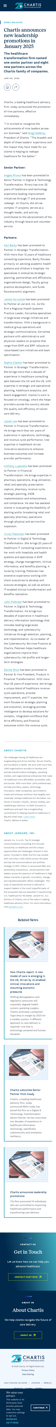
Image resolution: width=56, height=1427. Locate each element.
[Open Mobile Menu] (5, 5)
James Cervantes (14, 299)
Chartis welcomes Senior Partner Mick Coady (25, 1092)
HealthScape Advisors (15, 1383)
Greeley (48, 1383)
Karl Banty (10, 245)
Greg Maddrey (36, 133)
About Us (26, 1335)
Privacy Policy (28, 1370)
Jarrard (35, 1383)
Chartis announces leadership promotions (28, 1194)
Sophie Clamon (13, 362)
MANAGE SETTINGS (12, 1421)
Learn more (29, 816)
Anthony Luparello (15, 466)
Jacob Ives (10, 421)
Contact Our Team (26, 1277)
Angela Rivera (12, 175)
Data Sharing (28, 1374)
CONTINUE (38, 1407)
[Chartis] (28, 5)
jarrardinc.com (16, 906)
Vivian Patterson (14, 534)
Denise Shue (11, 670)
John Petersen (13, 602)
